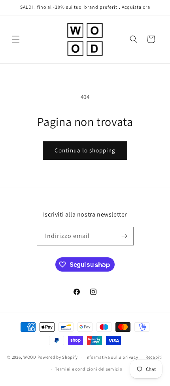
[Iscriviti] (124, 236)
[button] (16, 39)
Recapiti (154, 357)
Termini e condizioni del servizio (88, 369)
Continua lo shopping (85, 150)
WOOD (29, 356)
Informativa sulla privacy (111, 357)
